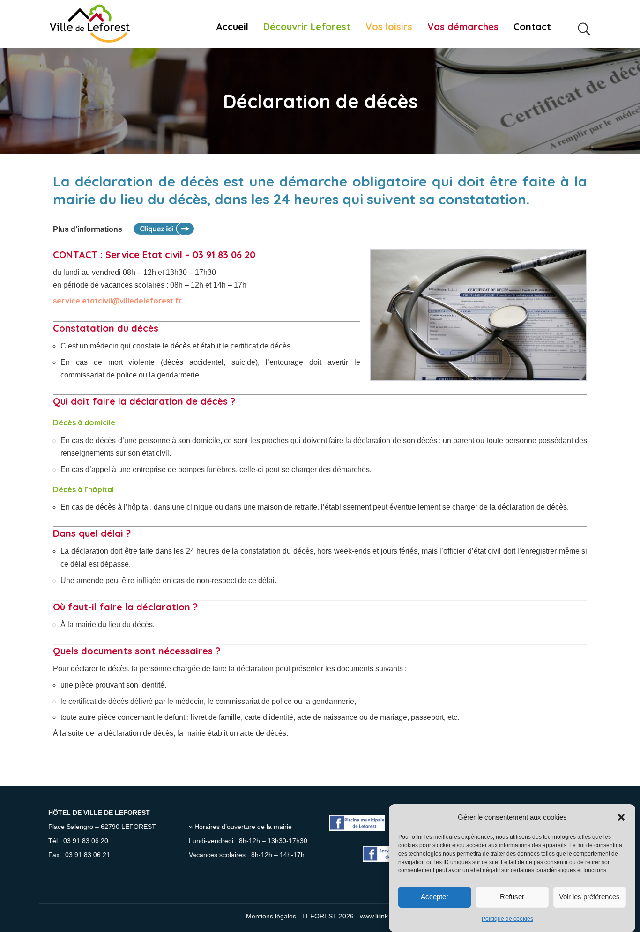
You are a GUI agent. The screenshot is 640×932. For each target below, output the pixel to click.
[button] (621, 817)
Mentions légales (271, 916)
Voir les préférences (589, 897)
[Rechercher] (584, 24)
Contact (532, 26)
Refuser (512, 897)
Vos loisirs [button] (388, 26)
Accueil (232, 26)
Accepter (434, 897)
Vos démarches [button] (463, 26)
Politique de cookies (507, 919)
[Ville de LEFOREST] (89, 24)
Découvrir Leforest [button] (306, 26)
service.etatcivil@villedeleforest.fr (117, 300)
